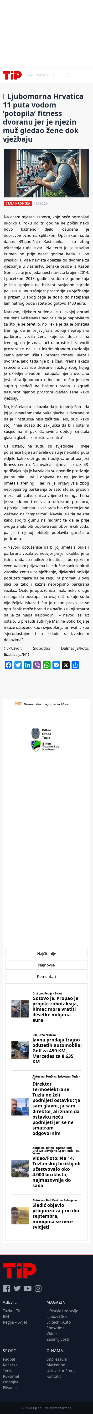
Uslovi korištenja (61, 1370)
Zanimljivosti (57, 1339)
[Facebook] (6, 1288)
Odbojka (10, 1382)
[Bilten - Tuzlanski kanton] (46, 746)
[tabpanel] (46, 1112)
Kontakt (53, 1376)
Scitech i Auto (58, 1322)
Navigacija (41, 75)
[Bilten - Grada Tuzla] (46, 734)
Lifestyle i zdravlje (62, 1310)
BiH (6, 1316)
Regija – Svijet (15, 1322)
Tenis (7, 1370)
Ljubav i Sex (56, 1316)
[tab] (46, 953)
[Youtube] (27, 1288)
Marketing (55, 1364)
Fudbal (9, 1359)
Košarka (10, 1364)
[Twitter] (17, 1288)
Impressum (56, 1359)
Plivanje (10, 1387)
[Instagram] (38, 1288)
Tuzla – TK (12, 1310)
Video (51, 1333)
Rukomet (11, 1376)
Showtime (55, 1327)
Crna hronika (18, 203)
